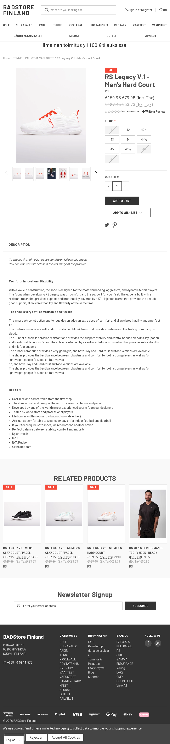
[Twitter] (107, 225)
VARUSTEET (159, 25)
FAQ (91, 642)
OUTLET (112, 36)
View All (122, 685)
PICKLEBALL (76, 25)
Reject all (36, 737)
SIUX (120, 655)
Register (146, 10)
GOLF (6, 25)
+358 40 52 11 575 (19, 662)
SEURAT (74, 36)
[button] (153, 111)
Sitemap (93, 676)
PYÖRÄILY (120, 25)
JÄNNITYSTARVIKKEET (28, 36)
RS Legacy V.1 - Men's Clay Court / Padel (18, 550)
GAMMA (122, 659)
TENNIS (57, 25)
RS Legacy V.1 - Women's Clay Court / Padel (62, 550)
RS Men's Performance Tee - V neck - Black (146, 550)
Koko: (109, 121)
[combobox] (14, 740)
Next (95, 174)
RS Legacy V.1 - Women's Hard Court (104, 550)
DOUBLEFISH (125, 681)
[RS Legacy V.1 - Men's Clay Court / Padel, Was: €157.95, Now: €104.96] (22, 514)
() (165, 10)
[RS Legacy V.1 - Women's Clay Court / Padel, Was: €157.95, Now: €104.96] (64, 514)
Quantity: (112, 177)
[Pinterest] (115, 225)
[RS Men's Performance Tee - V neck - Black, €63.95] (148, 514)
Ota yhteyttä (96, 668)
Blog (91, 672)
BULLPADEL (124, 646)
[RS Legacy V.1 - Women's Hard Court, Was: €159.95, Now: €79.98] (106, 514)
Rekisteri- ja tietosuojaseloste (98, 651)
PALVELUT (66, 698)
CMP (120, 676)
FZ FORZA (123, 642)
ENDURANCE (125, 663)
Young (121, 668)
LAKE (120, 672)
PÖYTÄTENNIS (99, 25)
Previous (6, 174)
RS (118, 650)
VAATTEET (139, 25)
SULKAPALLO (24, 25)
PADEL (43, 25)
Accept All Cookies (66, 737)
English (10, 740)
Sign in (133, 10)
